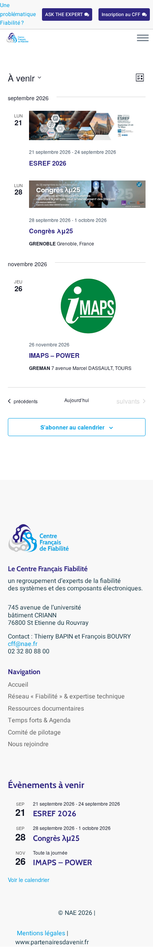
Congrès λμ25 (51, 230)
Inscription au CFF (121, 14)
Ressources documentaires (46, 708)
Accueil (18, 684)
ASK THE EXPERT (64, 14)
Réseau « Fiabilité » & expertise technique (66, 696)
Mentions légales (42, 933)
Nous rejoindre (28, 744)
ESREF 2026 (47, 163)
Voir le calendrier (28, 880)
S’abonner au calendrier (72, 427)
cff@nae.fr (22, 644)
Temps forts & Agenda (39, 720)
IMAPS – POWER (54, 355)
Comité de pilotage (34, 732)
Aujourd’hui (76, 400)
